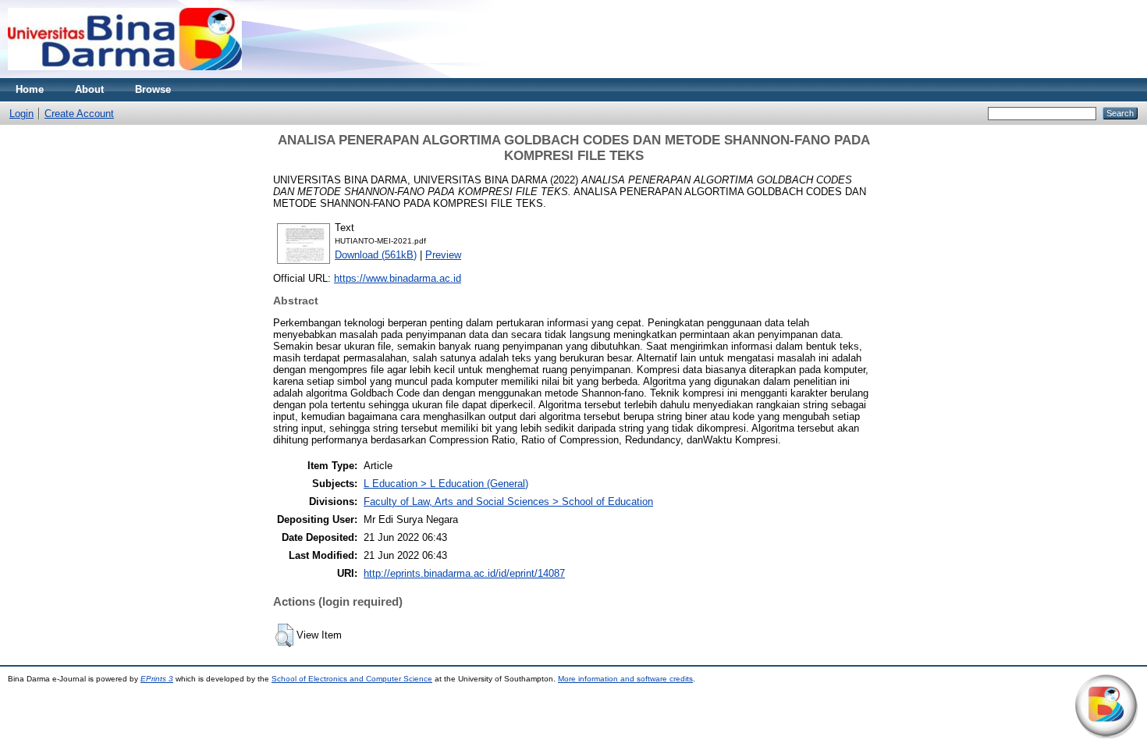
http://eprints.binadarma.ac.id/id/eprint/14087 (464, 573)
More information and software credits (625, 678)
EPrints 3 (156, 678)
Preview (443, 255)
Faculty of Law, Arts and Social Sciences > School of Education (508, 501)
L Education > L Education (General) (446, 483)
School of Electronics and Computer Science (352, 678)
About (89, 89)
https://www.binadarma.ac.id (397, 278)
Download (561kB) (376, 255)
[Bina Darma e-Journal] (125, 74)
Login (21, 113)
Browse (153, 89)
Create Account (79, 113)
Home (30, 89)
